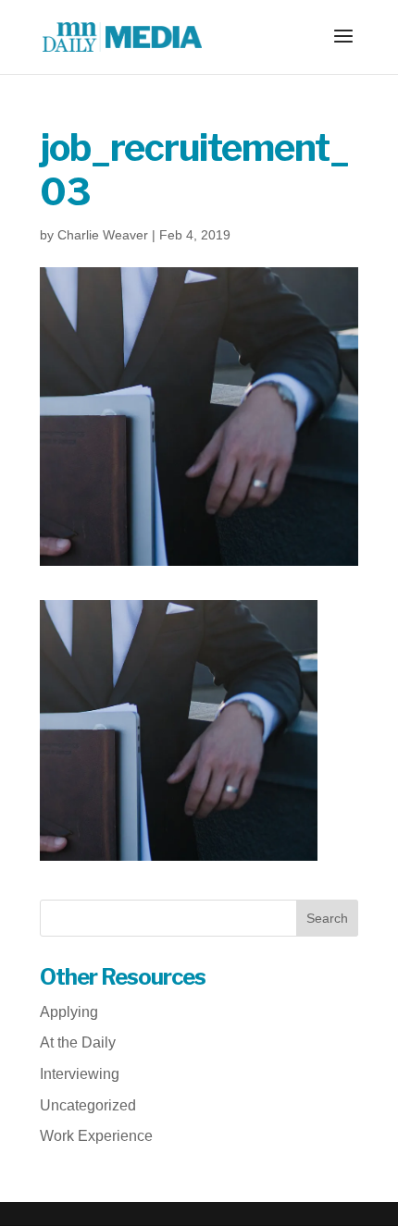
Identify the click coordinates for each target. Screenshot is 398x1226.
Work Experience (96, 1136)
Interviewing (79, 1074)
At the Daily (78, 1042)
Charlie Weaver (102, 234)
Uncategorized (88, 1105)
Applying (69, 1012)
